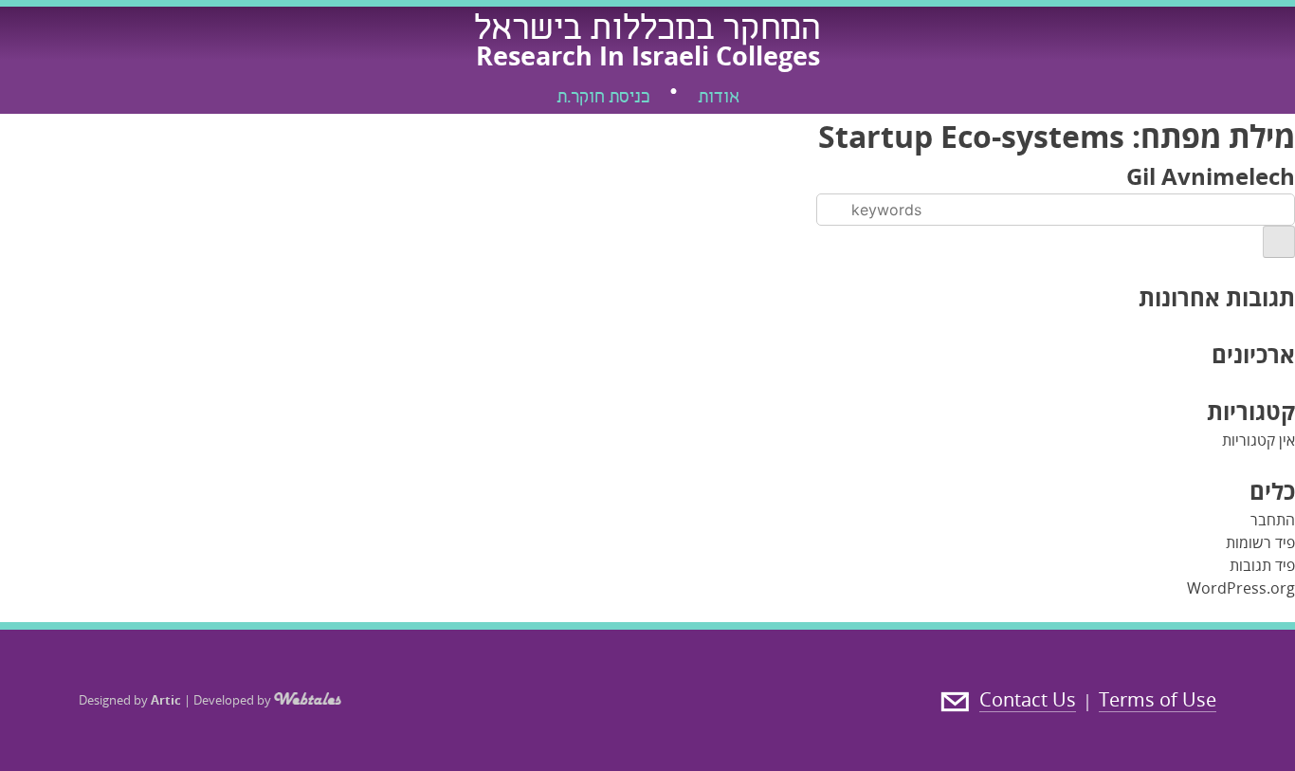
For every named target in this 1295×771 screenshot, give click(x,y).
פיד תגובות (1262, 565)
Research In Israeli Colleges (648, 55)
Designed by (130, 699)
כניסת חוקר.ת (602, 98)
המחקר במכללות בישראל (647, 31)
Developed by (233, 699)
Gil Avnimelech (1210, 176)
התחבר (1272, 519)
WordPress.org (1241, 588)
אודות (718, 98)
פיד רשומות (1260, 542)
